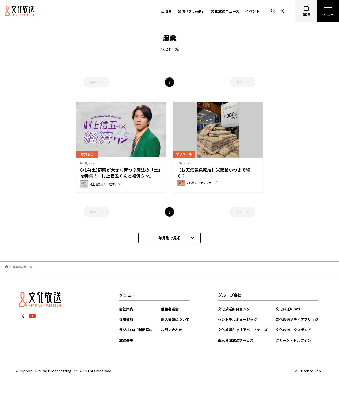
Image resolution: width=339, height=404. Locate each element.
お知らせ (87, 154)
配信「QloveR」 (191, 11)
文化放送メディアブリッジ (297, 319)
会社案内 (126, 308)
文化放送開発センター (236, 308)
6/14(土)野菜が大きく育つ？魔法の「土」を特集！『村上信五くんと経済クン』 (120, 173)
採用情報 (126, 319)
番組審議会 (170, 308)
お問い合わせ (171, 329)
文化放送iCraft (288, 308)
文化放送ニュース (225, 11)
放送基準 (126, 340)
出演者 (166, 11)
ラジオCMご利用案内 (136, 329)
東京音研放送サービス (236, 340)
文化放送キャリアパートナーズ (243, 329)
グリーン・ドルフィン (293, 340)
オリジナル (184, 154)
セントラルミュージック (237, 319)
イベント (252, 11)
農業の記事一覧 (22, 267)
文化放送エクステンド (293, 329)
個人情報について (175, 319)
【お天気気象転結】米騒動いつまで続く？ (213, 173)
